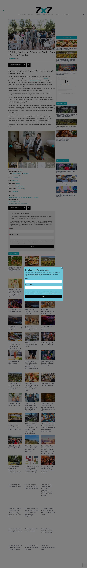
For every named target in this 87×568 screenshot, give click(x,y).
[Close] (62, 268)
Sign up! (43, 296)
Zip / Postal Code (29, 284)
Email (26, 278)
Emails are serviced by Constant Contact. (50, 293)
